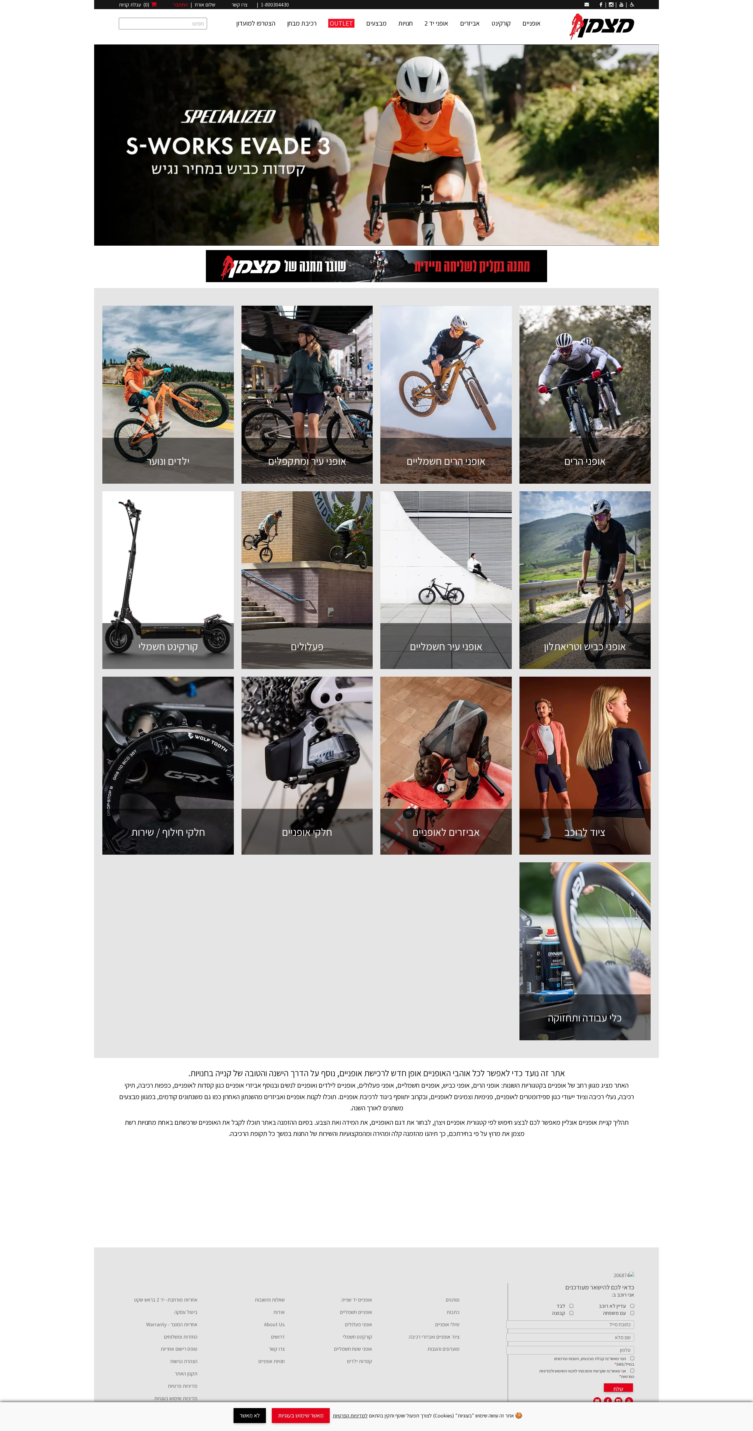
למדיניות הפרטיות (350, 1415)
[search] (163, 23)
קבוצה (558, 1312)
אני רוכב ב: (623, 1294)
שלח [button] (618, 1388)
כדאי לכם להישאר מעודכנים (599, 1287)
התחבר (180, 4)
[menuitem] (420, 1303)
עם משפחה (614, 1312)
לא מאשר (250, 1415)
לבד (561, 1305)
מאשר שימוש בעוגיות (301, 1415)
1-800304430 (275, 4)
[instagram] (611, 4)
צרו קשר (239, 4)
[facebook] (601, 4)
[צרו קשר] (586, 4)
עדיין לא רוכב (612, 1305)
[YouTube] (621, 4)
